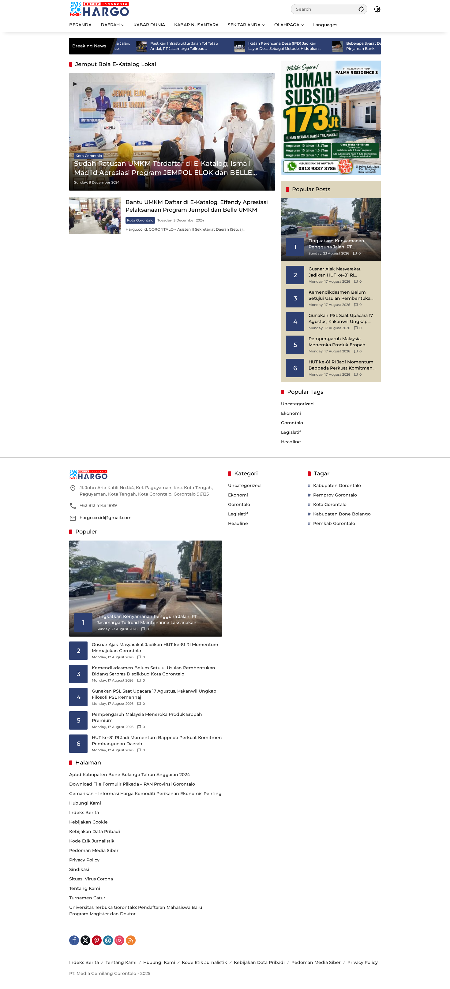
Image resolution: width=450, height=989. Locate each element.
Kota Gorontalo (89, 156)
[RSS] (131, 940)
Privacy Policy (84, 860)
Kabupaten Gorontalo (337, 485)
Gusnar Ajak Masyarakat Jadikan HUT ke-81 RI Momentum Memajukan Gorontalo (335, 272)
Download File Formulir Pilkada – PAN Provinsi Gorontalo (132, 784)
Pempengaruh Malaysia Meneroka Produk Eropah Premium (337, 342)
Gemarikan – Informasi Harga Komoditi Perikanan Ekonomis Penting (145, 793)
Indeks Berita (84, 812)
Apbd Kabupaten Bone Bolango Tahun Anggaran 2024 (129, 774)
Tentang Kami (84, 888)
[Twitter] (85, 940)
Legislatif (291, 432)
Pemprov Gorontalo (335, 495)
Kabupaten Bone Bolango (342, 514)
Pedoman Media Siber (93, 850)
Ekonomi (291, 413)
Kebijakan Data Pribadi (94, 831)
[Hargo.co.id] (99, 9)
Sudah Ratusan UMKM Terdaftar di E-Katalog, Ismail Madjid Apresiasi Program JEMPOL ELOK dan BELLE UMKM (163, 168)
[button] (361, 9)
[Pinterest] (97, 940)
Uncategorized (297, 404)
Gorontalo (292, 423)
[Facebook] (74, 940)
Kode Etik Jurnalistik (91, 841)
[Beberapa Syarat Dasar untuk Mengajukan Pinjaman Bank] (308, 46)
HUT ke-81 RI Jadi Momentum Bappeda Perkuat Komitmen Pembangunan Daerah (341, 365)
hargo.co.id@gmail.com (106, 517)
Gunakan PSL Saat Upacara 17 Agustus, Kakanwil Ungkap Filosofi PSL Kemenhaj (341, 319)
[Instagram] (119, 940)
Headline (291, 441)
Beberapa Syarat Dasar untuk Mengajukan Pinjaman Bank (355, 46)
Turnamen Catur (87, 898)
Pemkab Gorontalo (334, 523)
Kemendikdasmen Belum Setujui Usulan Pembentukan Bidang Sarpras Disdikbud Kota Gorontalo (341, 295)
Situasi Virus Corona (91, 879)
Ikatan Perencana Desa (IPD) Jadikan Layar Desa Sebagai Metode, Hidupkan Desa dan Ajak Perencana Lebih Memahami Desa (254, 46)
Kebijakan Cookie (88, 822)
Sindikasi (79, 869)
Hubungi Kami (85, 803)
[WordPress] (108, 940)
